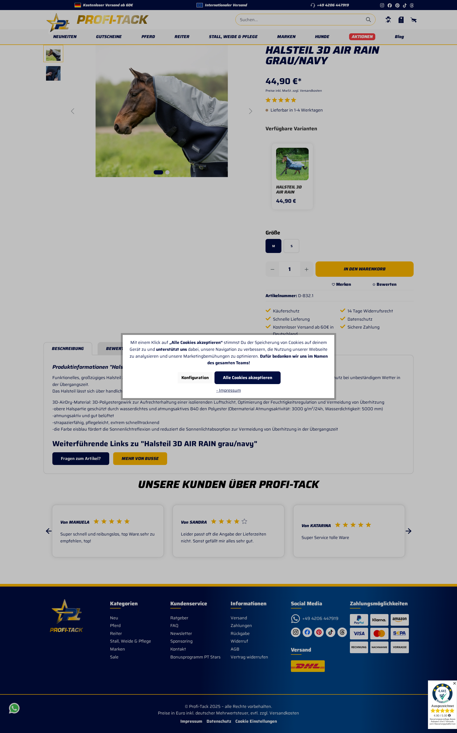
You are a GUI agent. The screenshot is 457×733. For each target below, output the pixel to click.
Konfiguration (195, 377)
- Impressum (228, 390)
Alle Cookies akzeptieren (247, 377)
